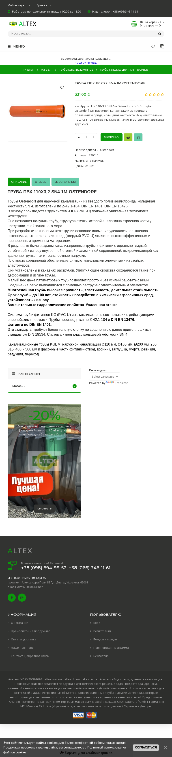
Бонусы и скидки (105, 639)
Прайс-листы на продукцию (30, 631)
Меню (18, 46)
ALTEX (20, 551)
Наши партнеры (22, 648)
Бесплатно (101, 656)
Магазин (19, 386)
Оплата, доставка (24, 639)
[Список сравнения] (162, 46)
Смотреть (44, 508)
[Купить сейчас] (128, 137)
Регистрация (102, 631)
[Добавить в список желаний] (62, 87)
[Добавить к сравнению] (138, 137)
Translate (121, 383)
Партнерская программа (111, 648)
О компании (19, 623)
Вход (96, 623)
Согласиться (146, 747)
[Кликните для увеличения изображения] (38, 111)
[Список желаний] (153, 46)
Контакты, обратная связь (30, 656)
